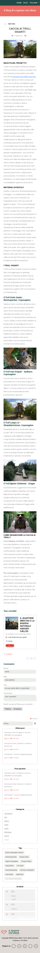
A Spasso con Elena (20, 940)
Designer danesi (24, 857)
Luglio (14, 899)
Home (19, 3)
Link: (5, 685)
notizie (6, 839)
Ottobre (14, 909)
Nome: (6, 668)
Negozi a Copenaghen (11, 861)
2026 (13, 891)
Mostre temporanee (10, 857)
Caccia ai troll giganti (20, 30)
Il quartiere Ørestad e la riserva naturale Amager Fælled (27, 625)
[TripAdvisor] (25, 946)
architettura (8, 813)
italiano (33, 3)
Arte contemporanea (11, 870)
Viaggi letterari (9, 865)
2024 (13, 914)
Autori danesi (9, 874)
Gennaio (14, 919)
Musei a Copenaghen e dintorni (14, 852)
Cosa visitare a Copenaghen (13, 879)
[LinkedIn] (30, 946)
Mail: (5, 677)
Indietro (9, 654)
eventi (6, 825)
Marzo (14, 896)
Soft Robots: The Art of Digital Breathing (18, 754)
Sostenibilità (19, 874)
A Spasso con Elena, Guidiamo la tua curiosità (10, 932)
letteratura (7, 832)
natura (11, 24)
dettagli (9, 645)
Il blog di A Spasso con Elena (20, 10)
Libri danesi (20, 865)
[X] (36, 946)
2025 (13, 904)
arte (5, 817)
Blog (25, 3)
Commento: (8, 693)
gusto (6, 828)
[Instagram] (19, 946)
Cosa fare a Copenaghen (27, 870)
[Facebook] (13, 946)
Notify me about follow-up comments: (18, 704)
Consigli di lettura (26, 861)
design (6, 821)
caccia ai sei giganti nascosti (24, 76)
